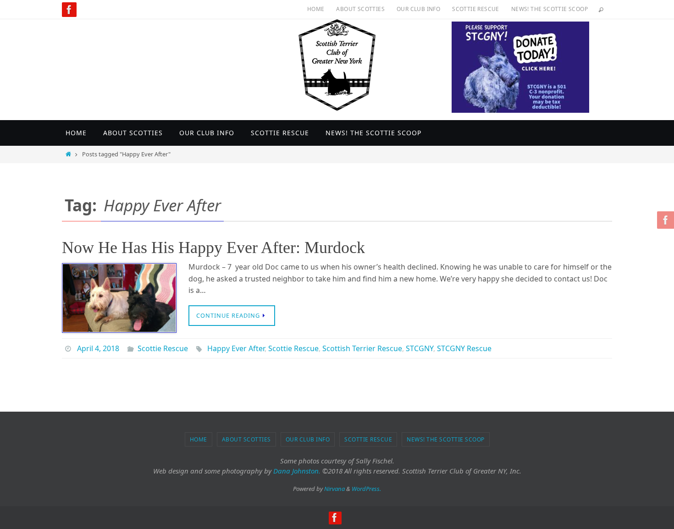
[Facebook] (69, 9)
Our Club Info (418, 9)
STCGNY (419, 348)
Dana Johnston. (296, 470)
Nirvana (334, 489)
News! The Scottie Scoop (549, 9)
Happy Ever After (236, 348)
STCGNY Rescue (464, 348)
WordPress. (366, 489)
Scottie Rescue (475, 9)
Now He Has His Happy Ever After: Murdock (213, 247)
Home (316, 9)
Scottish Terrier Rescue (362, 348)
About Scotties (360, 9)
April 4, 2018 (98, 348)
